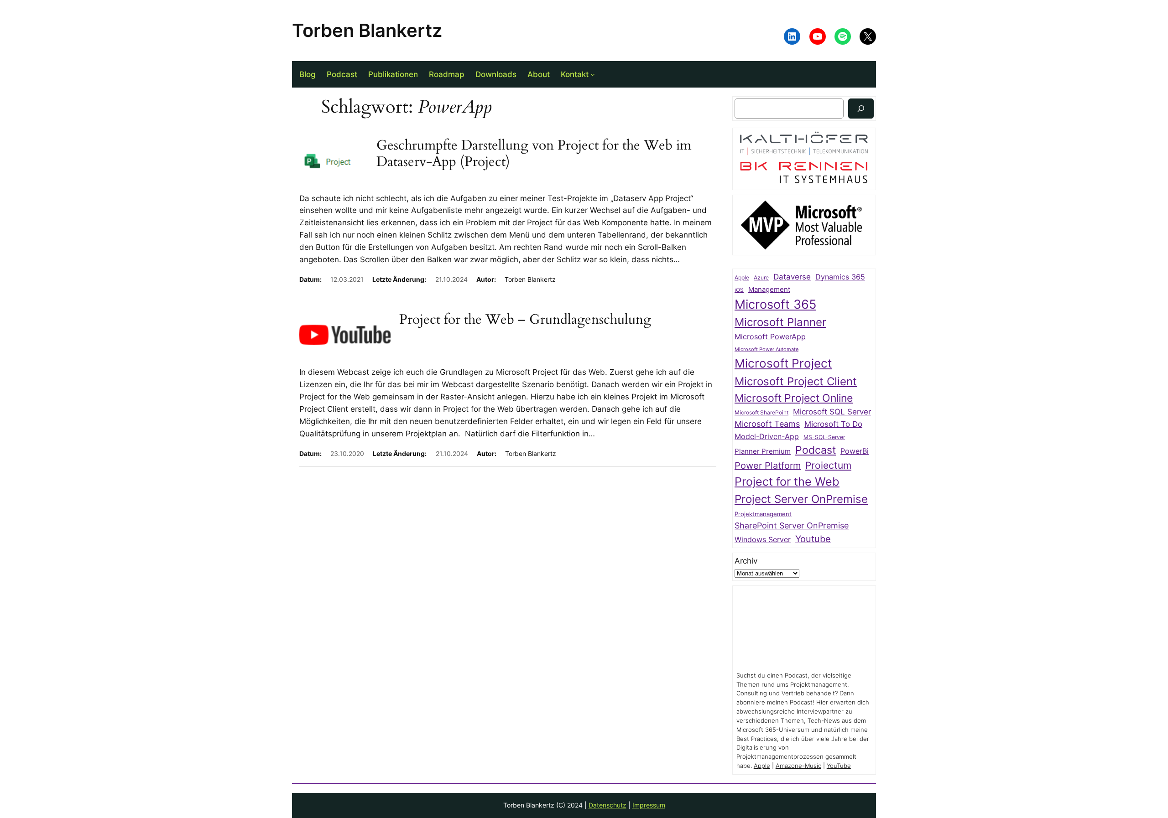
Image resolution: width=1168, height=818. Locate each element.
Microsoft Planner (780, 322)
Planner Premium (763, 451)
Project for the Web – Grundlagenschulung (525, 320)
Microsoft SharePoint (761, 412)
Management (769, 289)
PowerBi (854, 451)
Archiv (746, 560)
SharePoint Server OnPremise (792, 525)
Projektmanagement (763, 514)
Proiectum (828, 465)
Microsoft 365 (775, 304)
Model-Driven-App (767, 436)
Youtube (813, 538)
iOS (739, 289)
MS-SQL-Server (824, 437)
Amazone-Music (798, 765)
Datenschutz (607, 805)
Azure (761, 277)
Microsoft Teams (767, 424)
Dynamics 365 (840, 277)
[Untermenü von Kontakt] (592, 74)
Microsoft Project (783, 363)
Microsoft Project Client (796, 381)
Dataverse (792, 276)
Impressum (648, 805)
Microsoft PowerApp (770, 336)
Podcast (815, 450)
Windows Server (763, 539)
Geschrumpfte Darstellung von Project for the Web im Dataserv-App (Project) (533, 154)
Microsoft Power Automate (766, 349)
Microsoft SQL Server (832, 411)
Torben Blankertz (367, 30)
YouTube (839, 765)
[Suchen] (861, 108)
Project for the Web (787, 481)
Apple (742, 277)
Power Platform (768, 465)
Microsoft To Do (833, 424)
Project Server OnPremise (801, 499)
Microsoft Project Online (794, 398)
